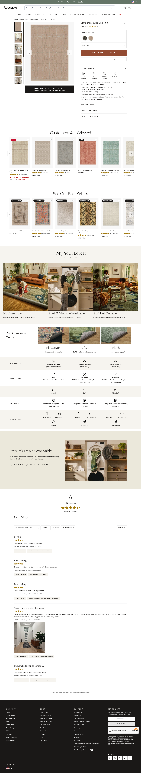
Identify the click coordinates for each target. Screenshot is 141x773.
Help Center (78, 712)
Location (11, 765)
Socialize (113, 754)
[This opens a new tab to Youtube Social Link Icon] (125, 758)
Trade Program (124, 1)
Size (45, 15)
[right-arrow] (85, 2)
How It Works (10, 715)
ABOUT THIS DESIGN (89, 117)
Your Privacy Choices (81, 750)
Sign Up (121, 724)
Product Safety (79, 734)
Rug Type (54, 15)
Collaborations (77, 15)
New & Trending (25, 15)
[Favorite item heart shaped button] (124, 23)
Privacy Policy (10, 740)
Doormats (43, 731)
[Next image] (69, 52)
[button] (124, 8)
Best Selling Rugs (46, 715)
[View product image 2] (19, 38)
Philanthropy (10, 718)
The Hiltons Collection (48, 19)
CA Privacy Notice (80, 747)
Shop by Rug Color (46, 721)
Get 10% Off (114, 709)
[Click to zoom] (49, 53)
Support (78, 709)
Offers (42, 737)
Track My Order (79, 718)
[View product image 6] (19, 82)
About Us (9, 712)
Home (16, 19)
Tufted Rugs (34, 19)
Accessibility (78, 737)
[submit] (112, 8)
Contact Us (78, 715)
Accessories (93, 15)
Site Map (77, 740)
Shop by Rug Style (46, 718)
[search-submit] (38, 528)
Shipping (77, 728)
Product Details (87, 68)
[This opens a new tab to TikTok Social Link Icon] (129, 758)
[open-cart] (135, 7)
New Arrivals (44, 712)
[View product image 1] (19, 27)
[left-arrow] (55, 2)
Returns (76, 731)
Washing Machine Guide (82, 721)
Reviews (9, 734)
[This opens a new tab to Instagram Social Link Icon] (115, 758)
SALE (121, 15)
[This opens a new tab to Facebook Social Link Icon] (110, 758)
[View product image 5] (19, 71)
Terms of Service (11, 737)
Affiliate (8, 731)
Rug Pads (43, 728)
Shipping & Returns (89, 110)
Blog (7, 721)
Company (11, 709)
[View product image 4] (19, 60)
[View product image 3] (19, 49)
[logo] (10, 8)
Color (63, 15)
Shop (42, 709)
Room (37, 15)
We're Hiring (10, 725)
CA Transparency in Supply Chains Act (87, 743)
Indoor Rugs (24, 19)
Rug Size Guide (79, 725)
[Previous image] (29, 52)
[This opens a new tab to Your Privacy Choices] (90, 750)
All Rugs (42, 734)
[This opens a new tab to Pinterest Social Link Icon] (120, 758)
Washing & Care (87, 104)
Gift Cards (43, 740)
